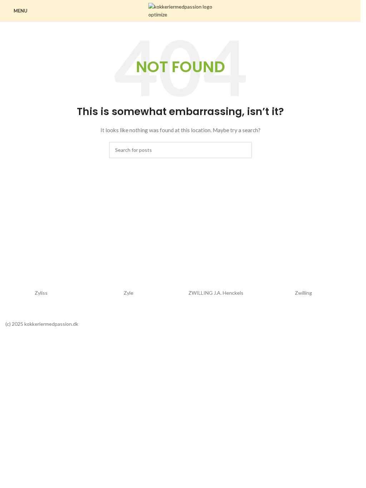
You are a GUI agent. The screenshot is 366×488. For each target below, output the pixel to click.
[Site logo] (180, 10)
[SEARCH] (244, 150)
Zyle (128, 293)
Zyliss (41, 293)
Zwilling (303, 293)
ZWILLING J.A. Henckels (215, 293)
